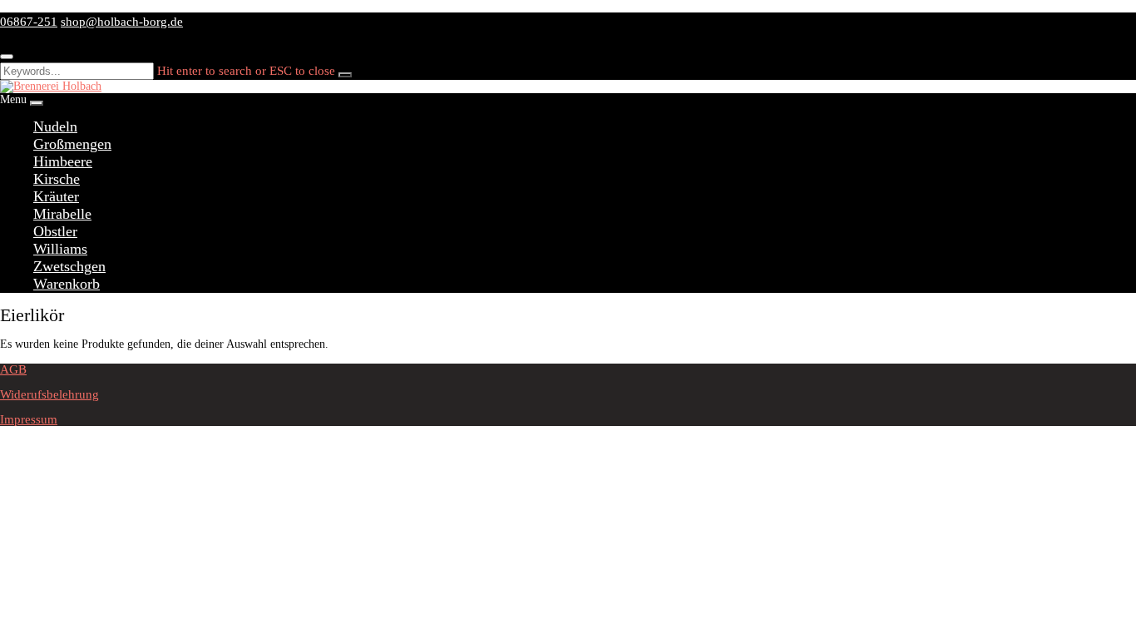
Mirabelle (62, 214)
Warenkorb (66, 283)
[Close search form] (6, 56)
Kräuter (56, 196)
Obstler (55, 231)
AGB (13, 369)
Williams (60, 248)
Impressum (28, 419)
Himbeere (62, 161)
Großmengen (72, 144)
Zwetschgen (69, 266)
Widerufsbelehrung (49, 394)
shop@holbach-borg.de (122, 21)
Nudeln (55, 126)
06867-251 (28, 21)
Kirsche (56, 179)
